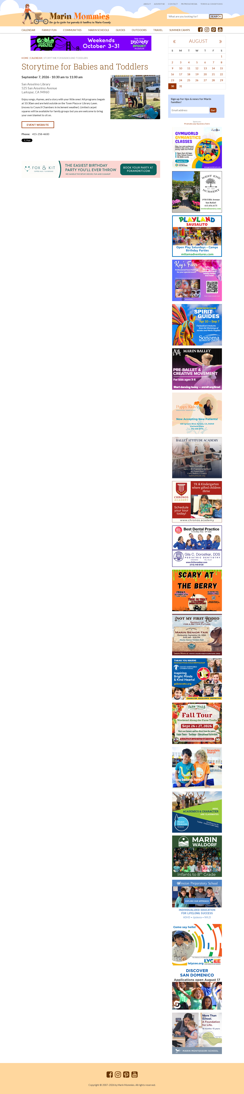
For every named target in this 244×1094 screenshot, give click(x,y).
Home (25, 58)
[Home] (66, 12)
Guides (120, 30)
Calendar (28, 30)
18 (188, 74)
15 (221, 68)
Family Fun (49, 30)
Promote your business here (197, 123)
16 (172, 74)
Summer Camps (179, 30)
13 (205, 68)
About (147, 4)
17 (180, 74)
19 (196, 74)
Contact (173, 4)
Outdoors (139, 30)
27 (205, 80)
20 (205, 74)
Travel (158, 30)
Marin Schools (98, 30)
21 (213, 74)
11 (188, 68)
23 (172, 80)
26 (196, 80)
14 (213, 68)
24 (180, 80)
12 (196, 68)
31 (180, 86)
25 (188, 80)
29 (221, 80)
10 (180, 68)
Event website (38, 124)
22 (221, 74)
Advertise (159, 4)
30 (172, 86)
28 (213, 80)
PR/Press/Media (189, 4)
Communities (72, 30)
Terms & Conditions (211, 4)
